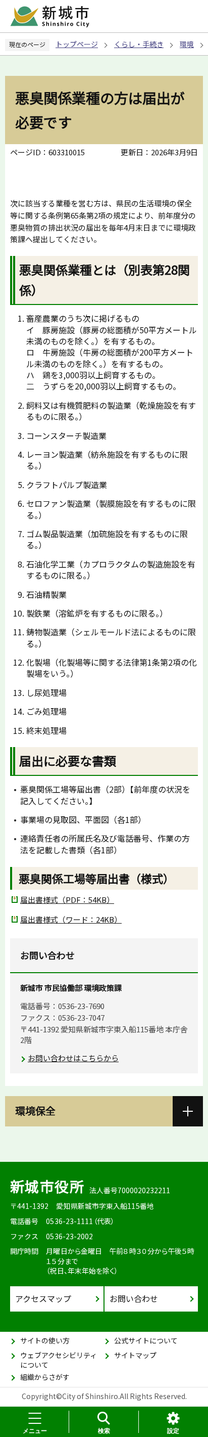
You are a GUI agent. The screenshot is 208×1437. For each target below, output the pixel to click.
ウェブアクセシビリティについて (58, 1360)
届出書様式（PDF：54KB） (67, 899)
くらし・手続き (139, 44)
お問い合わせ (134, 1298)
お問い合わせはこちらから (73, 1058)
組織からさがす (45, 1377)
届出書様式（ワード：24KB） (71, 919)
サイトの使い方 (45, 1340)
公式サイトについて (146, 1340)
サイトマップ (135, 1355)
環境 (187, 44)
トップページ (77, 44)
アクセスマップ (43, 1298)
